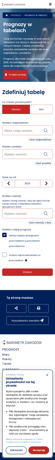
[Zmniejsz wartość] (8, 183)
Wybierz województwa (15, 122)
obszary (16, 109)
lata (41, 109)
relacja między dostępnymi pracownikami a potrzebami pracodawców (24, 241)
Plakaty (7, 359)
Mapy (5, 354)
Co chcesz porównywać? (17, 102)
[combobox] (27, 130)
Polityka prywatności (31, 442)
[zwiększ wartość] (46, 183)
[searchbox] (27, 130)
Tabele (6, 363)
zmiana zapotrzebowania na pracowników (24, 258)
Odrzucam (16, 450)
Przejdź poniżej (17, 74)
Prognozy (16, 15)
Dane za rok (9, 177)
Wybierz (27, 272)
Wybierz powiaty (12, 146)
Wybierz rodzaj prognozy (16, 229)
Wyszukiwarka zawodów (26, 320)
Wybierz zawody (11, 196)
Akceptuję (39, 450)
